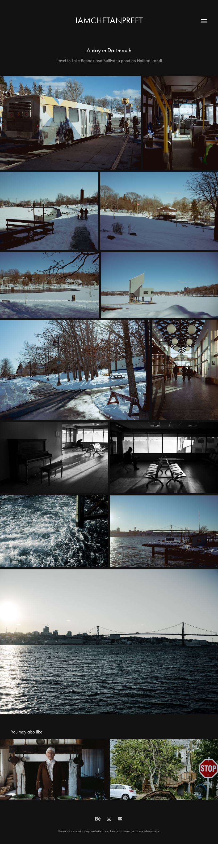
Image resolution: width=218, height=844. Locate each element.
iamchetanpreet (109, 20)
